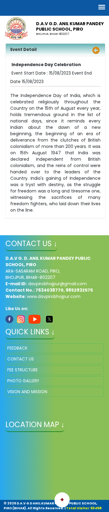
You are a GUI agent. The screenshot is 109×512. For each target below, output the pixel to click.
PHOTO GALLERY (23, 381)
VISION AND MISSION (27, 392)
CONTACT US (20, 359)
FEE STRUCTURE (22, 370)
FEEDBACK (17, 348)
